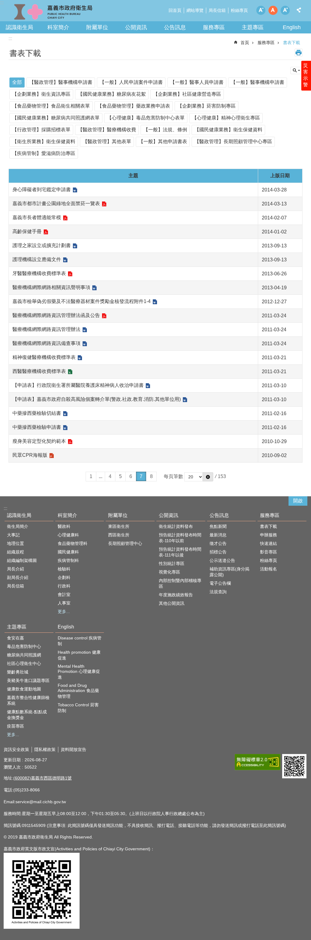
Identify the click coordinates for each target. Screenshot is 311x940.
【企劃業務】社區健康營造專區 (187, 94)
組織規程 (15, 551)
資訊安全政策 (16, 749)
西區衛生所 (118, 534)
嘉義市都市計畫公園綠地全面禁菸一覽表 (56, 203)
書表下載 (291, 42)
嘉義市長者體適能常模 (36, 217)
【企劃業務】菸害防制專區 (206, 105)
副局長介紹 (17, 577)
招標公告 (218, 551)
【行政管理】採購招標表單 (41, 129)
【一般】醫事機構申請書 (257, 82)
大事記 (13, 534)
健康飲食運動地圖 (24, 689)
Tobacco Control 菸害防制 (78, 707)
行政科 (64, 586)
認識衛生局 (19, 27)
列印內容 (298, 53)
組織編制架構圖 (22, 560)
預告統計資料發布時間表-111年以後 (180, 552)
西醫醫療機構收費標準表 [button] (39, 371)
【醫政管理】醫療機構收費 (107, 129)
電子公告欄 (220, 583)
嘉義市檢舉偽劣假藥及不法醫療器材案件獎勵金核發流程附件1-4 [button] (81, 301)
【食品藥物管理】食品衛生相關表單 (51, 105)
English (292, 27)
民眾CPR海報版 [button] (29, 455)
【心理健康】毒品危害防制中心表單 (146, 117)
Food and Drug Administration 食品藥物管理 (78, 691)
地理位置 (15, 543)
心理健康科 (68, 534)
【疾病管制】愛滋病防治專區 (43, 153)
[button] (257, 762)
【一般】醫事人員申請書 (197, 82)
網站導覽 (194, 10)
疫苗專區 (15, 726)
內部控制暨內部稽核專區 (180, 583)
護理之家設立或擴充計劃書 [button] (41, 245)
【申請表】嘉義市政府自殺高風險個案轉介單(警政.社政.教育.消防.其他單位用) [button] (96, 399)
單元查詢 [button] (296, 70)
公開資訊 (136, 27)
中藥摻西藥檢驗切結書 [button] (36, 413)
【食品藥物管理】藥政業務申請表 (133, 105)
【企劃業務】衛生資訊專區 (41, 94)
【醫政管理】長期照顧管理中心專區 (233, 141)
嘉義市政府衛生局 (53, 12)
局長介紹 (15, 568)
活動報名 (268, 568)
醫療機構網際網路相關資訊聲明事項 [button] (51, 287)
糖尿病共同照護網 (24, 654)
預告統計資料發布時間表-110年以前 (180, 537)
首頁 (245, 42)
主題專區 (253, 27)
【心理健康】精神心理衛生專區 (226, 117)
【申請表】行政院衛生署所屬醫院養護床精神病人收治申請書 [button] (78, 385)
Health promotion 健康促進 (79, 655)
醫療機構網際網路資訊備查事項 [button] (46, 343)
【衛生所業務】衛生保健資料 (43, 141)
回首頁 (175, 10)
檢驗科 (64, 568)
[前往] (208, 476)
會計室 (64, 594)
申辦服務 (268, 534)
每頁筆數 (173, 476)
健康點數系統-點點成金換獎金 (27, 714)
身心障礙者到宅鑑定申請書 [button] (41, 189)
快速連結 (268, 543)
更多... (64, 611)
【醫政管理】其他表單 (107, 141)
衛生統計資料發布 (176, 526)
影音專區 (268, 551)
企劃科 (64, 577)
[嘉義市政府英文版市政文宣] (42, 927)
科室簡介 (58, 27)
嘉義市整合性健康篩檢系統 (28, 700)
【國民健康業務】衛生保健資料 (228, 129)
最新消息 (218, 534)
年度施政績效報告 (176, 594)
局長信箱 (217, 10)
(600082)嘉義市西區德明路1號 (42, 778)
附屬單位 (97, 27)
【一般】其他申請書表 (162, 141)
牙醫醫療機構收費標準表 (39, 273)
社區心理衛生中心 (24, 663)
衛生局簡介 (17, 526)
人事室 (64, 603)
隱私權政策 (45, 749)
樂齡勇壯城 (17, 672)
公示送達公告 (222, 560)
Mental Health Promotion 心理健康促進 (79, 672)
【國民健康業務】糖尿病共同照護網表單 (56, 117)
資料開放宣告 (73, 749)
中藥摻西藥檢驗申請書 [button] (36, 427)
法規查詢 (218, 591)
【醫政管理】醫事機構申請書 (60, 82)
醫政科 (64, 526)
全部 (17, 82)
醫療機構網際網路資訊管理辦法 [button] (46, 329)
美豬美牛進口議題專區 (28, 680)
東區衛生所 (118, 526)
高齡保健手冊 (27, 231)
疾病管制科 (68, 560)
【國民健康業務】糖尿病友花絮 (112, 94)
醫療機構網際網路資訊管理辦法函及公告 (56, 315)
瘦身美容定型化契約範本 (39, 441)
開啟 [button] (298, 500)
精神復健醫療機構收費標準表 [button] (44, 357)
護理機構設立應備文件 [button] (36, 259)
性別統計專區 (171, 563)
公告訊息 (175, 27)
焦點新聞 (218, 526)
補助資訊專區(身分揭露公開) (229, 571)
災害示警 (305, 75)
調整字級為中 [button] (273, 10)
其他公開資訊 (171, 603)
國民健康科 (68, 551)
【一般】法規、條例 (165, 129)
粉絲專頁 (239, 10)
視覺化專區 (169, 572)
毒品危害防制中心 (24, 646)
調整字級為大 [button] (285, 10)
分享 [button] (298, 10)
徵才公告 (218, 543)
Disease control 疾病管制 (79, 640)
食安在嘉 (15, 637)
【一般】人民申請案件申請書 (131, 82)
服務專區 (214, 27)
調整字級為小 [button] (260, 10)
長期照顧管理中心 (125, 543)
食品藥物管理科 (72, 543)
